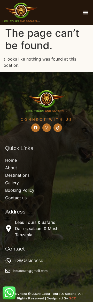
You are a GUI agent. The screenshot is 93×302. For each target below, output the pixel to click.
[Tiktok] (57, 127)
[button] (86, 12)
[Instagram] (46, 127)
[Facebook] (35, 127)
